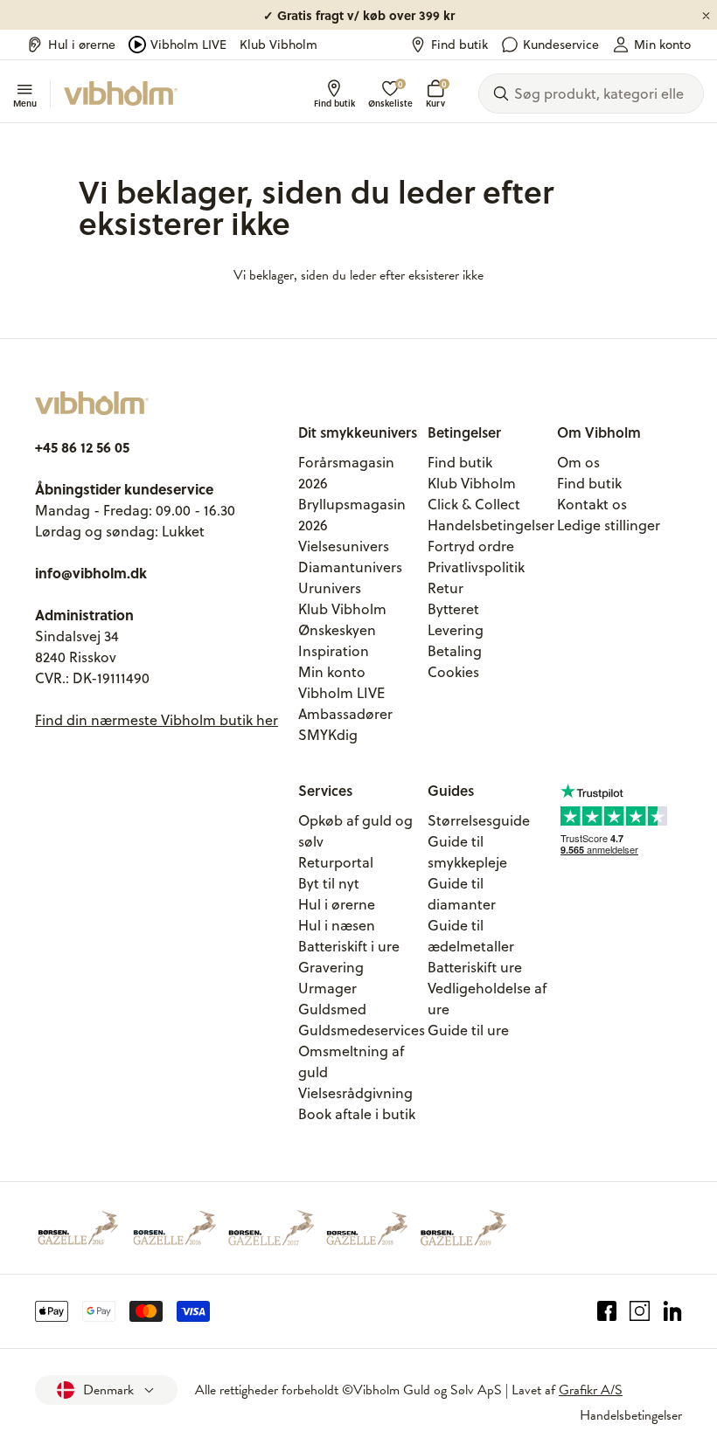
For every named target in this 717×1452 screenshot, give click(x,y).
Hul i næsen (336, 925)
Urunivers (329, 588)
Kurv (435, 94)
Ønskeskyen (337, 630)
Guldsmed (332, 1009)
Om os (578, 462)
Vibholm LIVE (188, 44)
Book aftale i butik (356, 1114)
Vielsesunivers (343, 546)
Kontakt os (592, 504)
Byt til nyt (328, 883)
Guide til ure (468, 1030)
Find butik (459, 44)
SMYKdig (328, 734)
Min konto (662, 44)
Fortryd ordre (471, 546)
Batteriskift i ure (349, 946)
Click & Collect (474, 504)
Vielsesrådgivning (355, 1093)
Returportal (335, 862)
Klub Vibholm (278, 44)
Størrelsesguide (479, 820)
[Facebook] (607, 1311)
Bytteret (453, 609)
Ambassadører (345, 713)
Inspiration (333, 650)
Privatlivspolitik (476, 567)
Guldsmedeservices (361, 1030)
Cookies (453, 671)
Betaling (455, 650)
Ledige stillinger (608, 525)
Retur (445, 588)
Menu (25, 102)
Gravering (331, 967)
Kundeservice (561, 44)
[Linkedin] (673, 1311)
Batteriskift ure (475, 967)
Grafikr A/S (591, 1389)
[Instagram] (640, 1311)
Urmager (327, 988)
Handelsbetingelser (491, 525)
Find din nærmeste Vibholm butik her (156, 719)
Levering (456, 630)
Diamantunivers (350, 567)
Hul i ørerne (81, 44)
